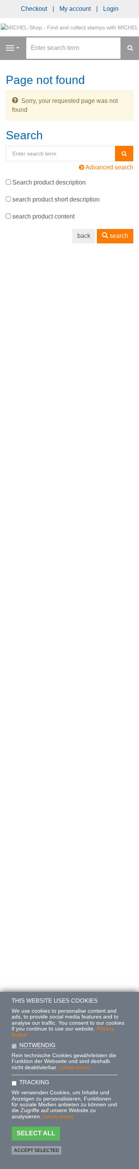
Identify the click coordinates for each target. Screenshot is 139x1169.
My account (75, 8)
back (83, 235)
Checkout (34, 8)
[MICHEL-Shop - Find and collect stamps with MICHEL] (69, 27)
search (118, 235)
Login (111, 8)
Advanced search (108, 167)
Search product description (49, 182)
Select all (36, 1133)
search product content (43, 216)
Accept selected (36, 1150)
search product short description (56, 199)
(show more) (74, 1067)
